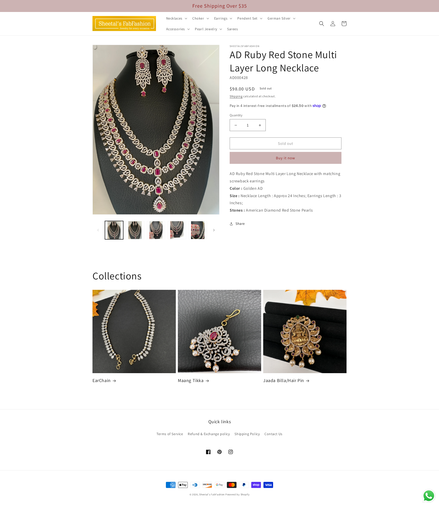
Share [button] (240, 223)
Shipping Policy (247, 434)
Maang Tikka (191, 380)
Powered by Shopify (237, 494)
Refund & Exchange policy (209, 434)
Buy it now (285, 157)
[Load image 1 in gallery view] (114, 230)
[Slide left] (98, 230)
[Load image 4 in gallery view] (177, 230)
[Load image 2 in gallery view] (135, 230)
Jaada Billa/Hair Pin (283, 380)
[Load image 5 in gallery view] (198, 230)
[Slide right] (214, 230)
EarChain (101, 380)
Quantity (236, 115)
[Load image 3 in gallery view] (156, 230)
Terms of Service (169, 434)
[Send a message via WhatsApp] (428, 495)
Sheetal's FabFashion (212, 494)
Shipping (236, 96)
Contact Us (273, 434)
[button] (176, 18)
